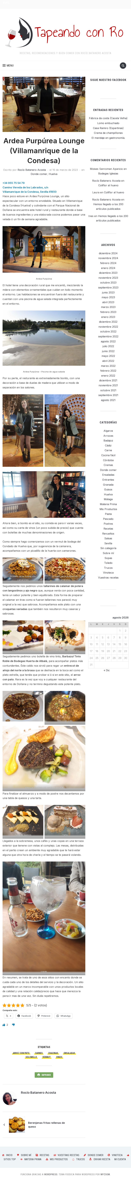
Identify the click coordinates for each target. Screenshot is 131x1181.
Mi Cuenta (120, 1159)
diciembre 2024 (108, 253)
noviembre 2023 (108, 277)
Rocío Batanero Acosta (32, 169)
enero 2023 (108, 317)
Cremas (108, 465)
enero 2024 (108, 268)
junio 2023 (108, 292)
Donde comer (39, 174)
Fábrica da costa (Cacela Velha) (108, 118)
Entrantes (108, 479)
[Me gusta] (4, 1024)
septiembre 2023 (108, 287)
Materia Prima (108, 504)
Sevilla (108, 543)
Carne (108, 450)
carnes (39, 1053)
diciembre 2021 (108, 380)
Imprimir (46, 1075)
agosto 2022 (108, 341)
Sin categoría (108, 548)
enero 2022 (108, 375)
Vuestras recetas (108, 577)
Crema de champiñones (108, 132)
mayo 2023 (108, 297)
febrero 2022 (108, 370)
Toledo (108, 562)
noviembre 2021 (108, 385)
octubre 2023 (108, 282)
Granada (108, 484)
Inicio (9, 1155)
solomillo (31, 1057)
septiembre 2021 (108, 395)
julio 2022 (108, 346)
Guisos (108, 489)
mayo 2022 (108, 356)
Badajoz (108, 440)
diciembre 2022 (108, 321)
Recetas (108, 528)
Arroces (108, 435)
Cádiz (108, 445)
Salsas (108, 538)
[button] (8, 66)
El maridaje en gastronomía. (108, 137)
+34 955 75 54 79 (14, 183)
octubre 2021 (108, 390)
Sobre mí (108, 553)
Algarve (108, 430)
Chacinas (53, 1053)
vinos (59, 1057)
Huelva (53, 174)
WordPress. (51, 1174)
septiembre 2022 (108, 336)
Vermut (46, 1057)
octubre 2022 (108, 331)
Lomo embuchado (108, 123)
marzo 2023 (108, 307)
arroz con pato (21, 1053)
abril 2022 (108, 360)
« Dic (107, 670)
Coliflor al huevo (108, 185)
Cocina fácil (108, 455)
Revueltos (108, 533)
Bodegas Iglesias (108, 173)
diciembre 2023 (108, 272)
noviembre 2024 (108, 258)
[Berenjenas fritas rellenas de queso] (17, 1124)
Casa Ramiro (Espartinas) (108, 128)
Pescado (108, 518)
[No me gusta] (13, 1024)
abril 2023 (108, 302)
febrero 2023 (108, 312)
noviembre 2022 (108, 326)
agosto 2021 (108, 400)
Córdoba (108, 460)
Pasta (108, 514)
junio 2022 (108, 351)
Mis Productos (108, 509)
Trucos (108, 567)
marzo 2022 (108, 365)
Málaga (108, 499)
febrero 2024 (108, 263)
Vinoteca (108, 572)
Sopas (108, 558)
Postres (108, 523)
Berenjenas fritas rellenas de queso (46, 1124)
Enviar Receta (102, 1159)
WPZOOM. (105, 1174)
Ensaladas (69, 1053)
